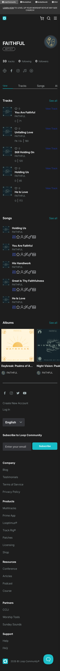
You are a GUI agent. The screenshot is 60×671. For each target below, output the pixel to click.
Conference (10, 568)
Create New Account (15, 403)
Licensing (8, 545)
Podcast (7, 583)
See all (53, 100)
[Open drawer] (55, 18)
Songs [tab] (40, 85)
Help (5, 640)
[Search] (49, 18)
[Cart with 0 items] (42, 18)
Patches (7, 537)
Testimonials (10, 477)
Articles (7, 576)
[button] (5, 70)
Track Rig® (9, 530)
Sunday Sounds (12, 624)
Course (7, 590)
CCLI (6, 609)
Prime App (9, 515)
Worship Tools (11, 617)
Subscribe (45, 446)
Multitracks (9, 508)
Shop (6, 552)
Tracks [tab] (22, 85)
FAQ (5, 648)
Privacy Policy (11, 491)
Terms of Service (13, 484)
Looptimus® (10, 523)
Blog (5, 469)
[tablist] (30, 86)
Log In (6, 409)
